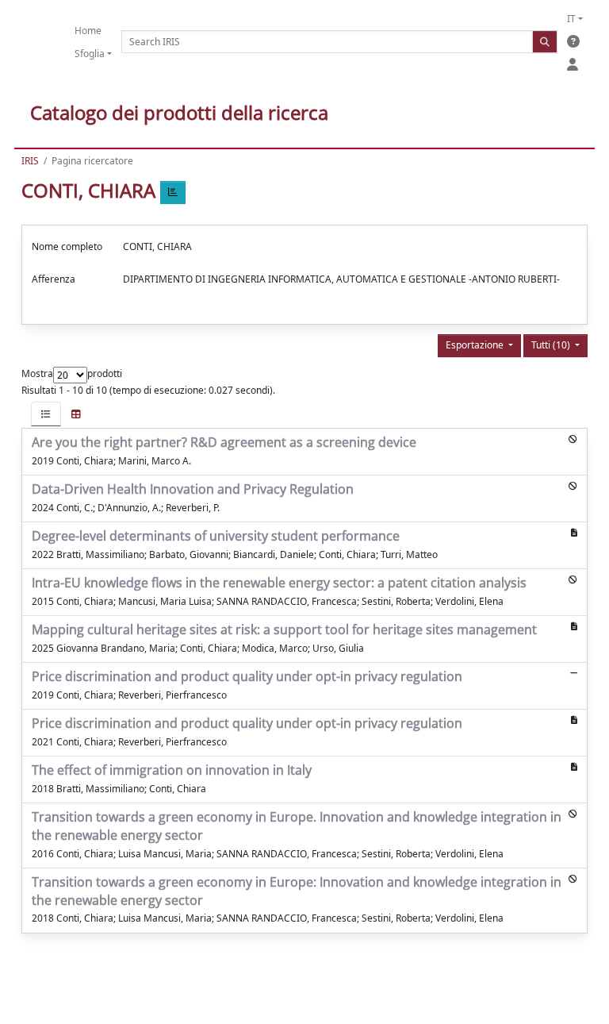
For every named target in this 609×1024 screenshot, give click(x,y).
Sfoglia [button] (90, 53)
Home (88, 30)
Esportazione (476, 345)
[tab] (46, 414)
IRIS (30, 160)
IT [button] (571, 18)
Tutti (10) (552, 345)
